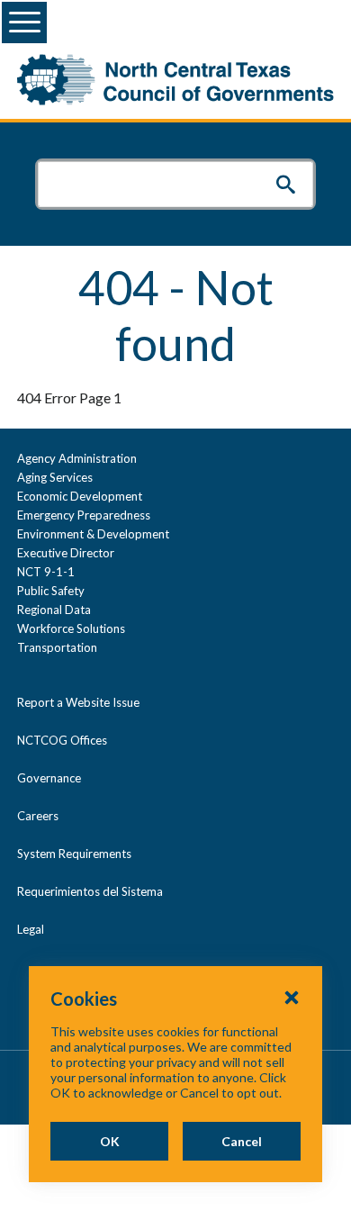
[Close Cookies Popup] (292, 997)
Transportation (57, 647)
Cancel (241, 1141)
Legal (30, 929)
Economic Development (79, 496)
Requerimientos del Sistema (90, 891)
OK (110, 1141)
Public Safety (51, 590)
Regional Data (54, 609)
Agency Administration (77, 458)
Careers (37, 816)
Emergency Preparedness (83, 515)
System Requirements (74, 853)
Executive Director (65, 553)
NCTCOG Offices (62, 740)
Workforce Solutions (71, 628)
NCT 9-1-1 (46, 572)
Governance (49, 778)
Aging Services (55, 477)
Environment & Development (93, 534)
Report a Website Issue (78, 702)
